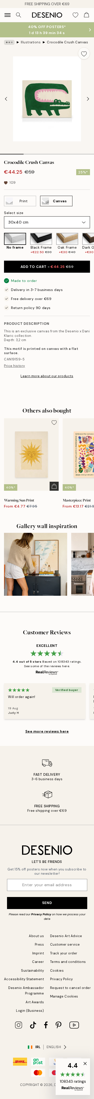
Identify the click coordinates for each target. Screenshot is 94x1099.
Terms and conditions (68, 962)
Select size (13, 213)
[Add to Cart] (54, 486)
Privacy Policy (41, 914)
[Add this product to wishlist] (84, 53)
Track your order (63, 953)
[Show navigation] (7, 15)
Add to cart (47, 266)
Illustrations (31, 42)
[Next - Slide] (88, 99)
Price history (14, 366)
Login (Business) (30, 1011)
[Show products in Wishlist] (75, 15)
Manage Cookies (64, 996)
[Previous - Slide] (6, 99)
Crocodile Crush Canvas (67, 42)
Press (39, 944)
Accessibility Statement (24, 979)
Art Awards (35, 1002)
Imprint (38, 953)
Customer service (65, 944)
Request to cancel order (70, 988)
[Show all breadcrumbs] (9, 42)
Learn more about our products (47, 376)
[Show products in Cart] (86, 15)
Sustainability (32, 970)
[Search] (18, 15)
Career (38, 962)
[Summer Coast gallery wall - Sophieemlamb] (35, 564)
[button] (73, 1076)
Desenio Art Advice (66, 936)
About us (36, 936)
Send (47, 903)
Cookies (57, 970)
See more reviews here (47, 731)
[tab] (12, 152)
